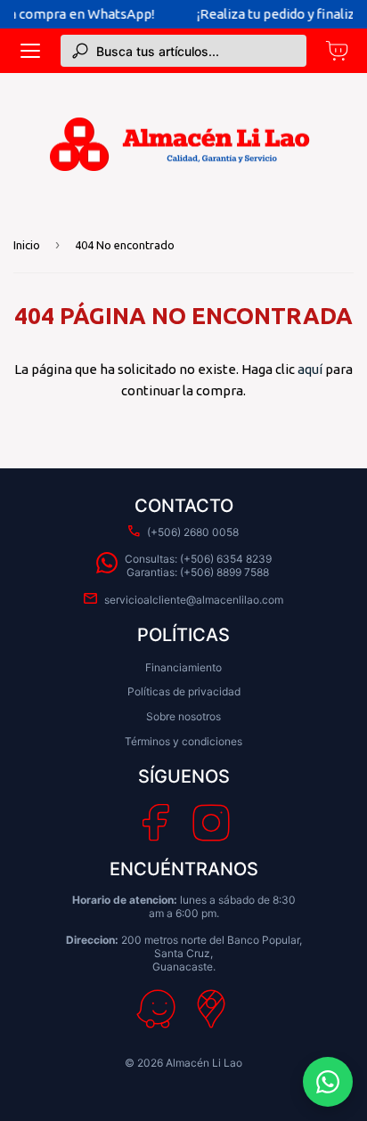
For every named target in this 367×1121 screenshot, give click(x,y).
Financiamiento (183, 667)
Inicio (26, 245)
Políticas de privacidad (184, 691)
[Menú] (30, 50)
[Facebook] (155, 822)
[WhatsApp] (328, 1082)
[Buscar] (80, 51)
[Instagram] (211, 822)
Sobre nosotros (183, 716)
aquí (310, 369)
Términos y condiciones (183, 741)
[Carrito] (336, 50)
